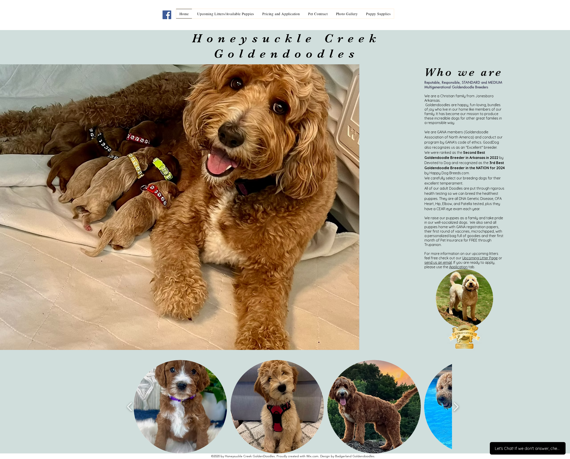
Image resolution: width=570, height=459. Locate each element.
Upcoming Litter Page (480, 258)
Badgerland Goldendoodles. (355, 456)
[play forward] (456, 407)
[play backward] (130, 407)
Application (458, 267)
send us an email (438, 262)
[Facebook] (167, 14)
